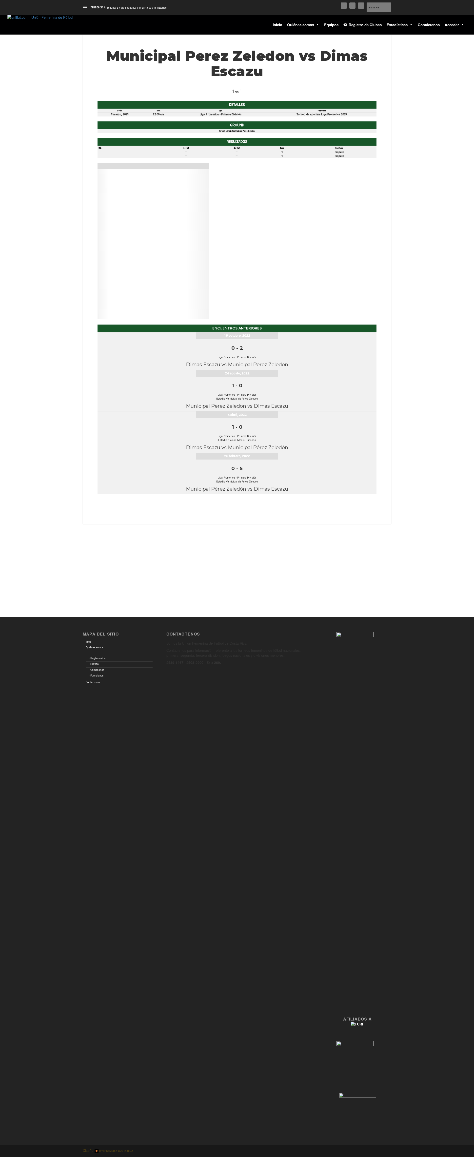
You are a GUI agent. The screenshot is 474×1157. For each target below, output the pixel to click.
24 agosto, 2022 (237, 373)
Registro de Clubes (365, 24)
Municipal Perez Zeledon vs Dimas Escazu (237, 406)
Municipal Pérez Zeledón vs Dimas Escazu (237, 489)
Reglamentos (97, 658)
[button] (316, 24)
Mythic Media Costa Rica (116, 1151)
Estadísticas (397, 24)
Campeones (97, 670)
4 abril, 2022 (237, 415)
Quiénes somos (300, 24)
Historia (94, 664)
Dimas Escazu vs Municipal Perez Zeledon (237, 364)
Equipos (331, 24)
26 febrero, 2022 (237, 456)
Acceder (452, 24)
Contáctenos (429, 24)
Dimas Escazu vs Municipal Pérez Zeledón (237, 447)
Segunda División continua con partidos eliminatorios (136, 7)
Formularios (96, 675)
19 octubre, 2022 (237, 335)
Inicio (277, 24)
